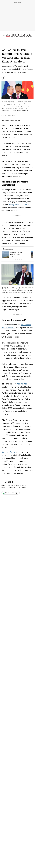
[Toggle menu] (4, 36)
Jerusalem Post (5, 44)
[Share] (3, 78)
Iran (17, 485)
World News (15, 44)
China (3, 487)
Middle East (22, 487)
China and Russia (8, 452)
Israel (3, 485)
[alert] (17, 835)
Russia (24, 485)
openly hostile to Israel (18, 205)
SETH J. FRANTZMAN (9, 115)
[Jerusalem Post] (19, 36)
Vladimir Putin (22, 384)
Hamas (10, 485)
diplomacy (12, 487)
